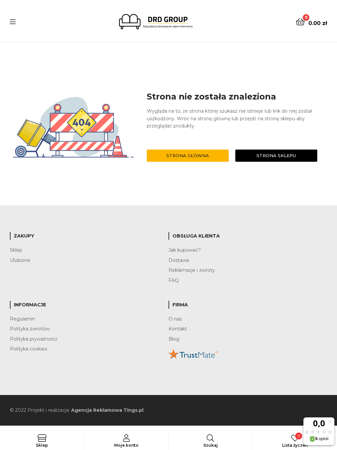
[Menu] (12, 21)
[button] (188, 156)
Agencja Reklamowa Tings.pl (107, 410)
